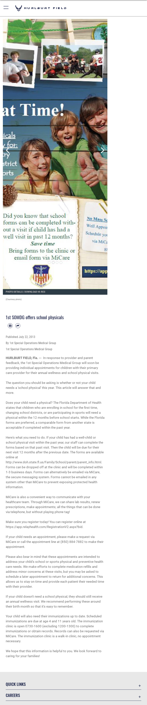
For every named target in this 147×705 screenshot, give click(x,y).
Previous (8, 150)
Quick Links (16, 684)
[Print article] (10, 325)
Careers (13, 695)
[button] (6, 8)
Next (102, 150)
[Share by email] (17, 325)
